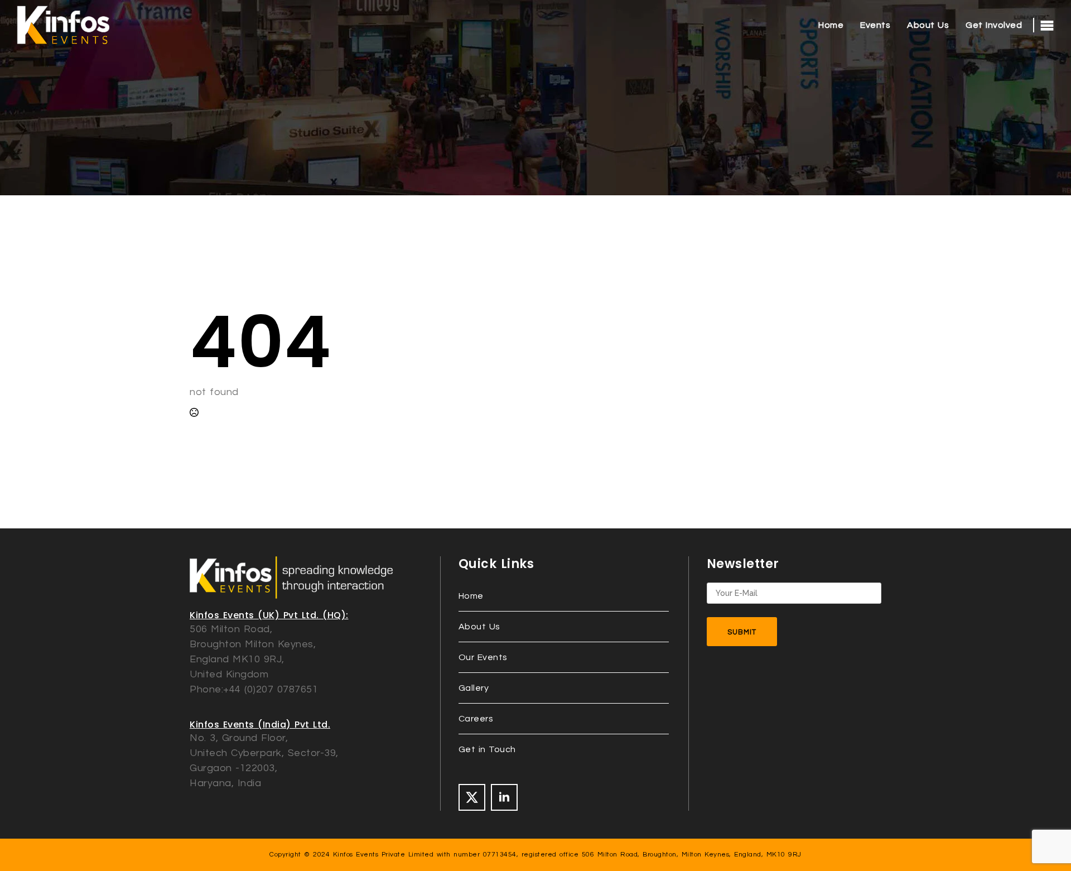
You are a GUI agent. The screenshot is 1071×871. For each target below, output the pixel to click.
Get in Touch (487, 749)
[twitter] (472, 797)
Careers (476, 718)
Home (830, 25)
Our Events (483, 657)
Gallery (474, 688)
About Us (928, 25)
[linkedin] (504, 797)
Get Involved (994, 25)
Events (875, 25)
